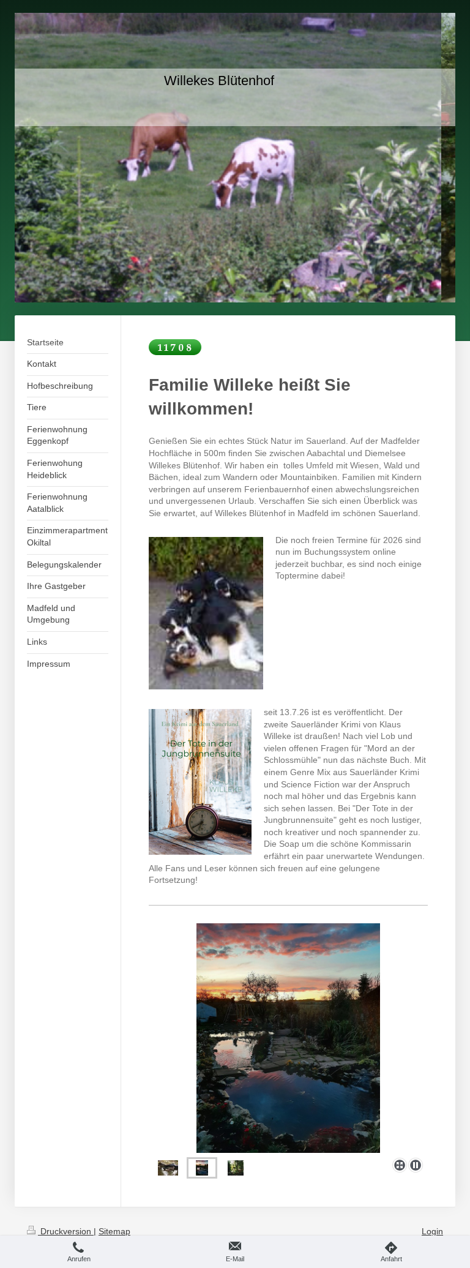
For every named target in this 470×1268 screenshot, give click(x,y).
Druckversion (66, 1231)
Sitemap (114, 1231)
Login (432, 1231)
